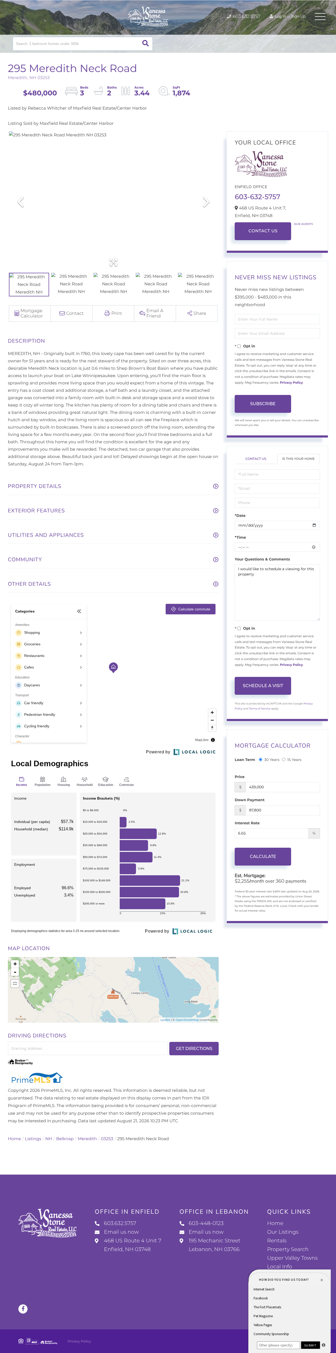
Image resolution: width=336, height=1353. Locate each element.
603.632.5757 (246, 16)
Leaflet (165, 1020)
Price (239, 776)
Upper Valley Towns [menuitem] (292, 1258)
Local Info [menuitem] (279, 1267)
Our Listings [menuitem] (282, 1232)
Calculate (263, 856)
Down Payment (250, 800)
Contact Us (262, 231)
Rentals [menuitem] (276, 1241)
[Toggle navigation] (320, 16)
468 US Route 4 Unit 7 (132, 1245)
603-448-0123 (206, 1223)
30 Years (271, 759)
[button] (145, 44)
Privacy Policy (291, 383)
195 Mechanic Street (214, 1245)
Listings (33, 1138)
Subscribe (263, 403)
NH (48, 1138)
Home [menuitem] (275, 1223)
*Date (240, 515)
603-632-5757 (257, 197)
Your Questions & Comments (262, 559)
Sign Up (298, 16)
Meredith (87, 1138)
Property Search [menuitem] (287, 1249)
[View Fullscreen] (15, 983)
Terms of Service (260, 708)
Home (14, 1138)
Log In (280, 16)
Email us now (121, 1232)
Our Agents (303, 224)
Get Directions (194, 1048)
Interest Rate (247, 823)
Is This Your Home (298, 459)
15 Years (294, 759)
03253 (107, 1138)
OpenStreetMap (187, 1020)
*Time (240, 537)
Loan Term (245, 759)
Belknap (65, 1138)
